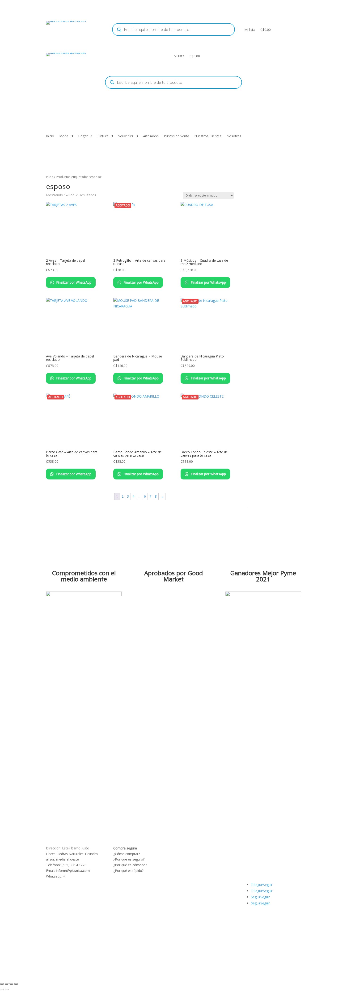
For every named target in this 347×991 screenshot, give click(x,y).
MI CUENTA (271, 848)
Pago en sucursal (194, 870)
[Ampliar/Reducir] (2, 984)
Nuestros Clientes (207, 136)
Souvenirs (125, 136)
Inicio (50, 136)
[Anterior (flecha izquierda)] (2, 989)
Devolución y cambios (197, 859)
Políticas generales (195, 865)
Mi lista (249, 29)
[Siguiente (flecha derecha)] (6, 989)
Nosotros (234, 136)
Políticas (187, 848)
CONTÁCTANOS (260, 859)
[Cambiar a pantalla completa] (6, 984)
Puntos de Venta (176, 136)
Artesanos (151, 136)
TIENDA (266, 854)
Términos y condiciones (199, 854)
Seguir (267, 884)
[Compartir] (11, 984)
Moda (63, 136)
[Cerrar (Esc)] (16, 984)
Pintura (102, 136)
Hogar (83, 136)
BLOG (252, 854)
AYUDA (253, 848)
